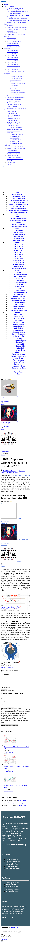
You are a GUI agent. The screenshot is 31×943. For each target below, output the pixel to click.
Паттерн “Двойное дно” (17, 78)
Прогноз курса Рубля (13, 64)
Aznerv (3, 397)
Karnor (3, 448)
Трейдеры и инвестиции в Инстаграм (18, 15)
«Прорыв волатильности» (14, 127)
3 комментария (8, 771)
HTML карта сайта (8, 918)
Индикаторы (10, 132)
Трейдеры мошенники (13, 17)
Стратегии (7, 110)
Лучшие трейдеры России (15, 10)
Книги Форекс (11, 160)
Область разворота (12, 106)
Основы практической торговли (16, 108)
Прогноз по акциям (12, 69)
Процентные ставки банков (15, 159)
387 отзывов (5, 401)
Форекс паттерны (11, 888)
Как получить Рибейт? (13, 46)
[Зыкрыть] (2, 941)
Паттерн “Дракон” (15, 80)
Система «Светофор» (13, 120)
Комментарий (5, 674)
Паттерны (10, 75)
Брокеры (6, 36)
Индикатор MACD (15, 139)
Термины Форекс (12, 162)
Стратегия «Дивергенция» (15, 129)
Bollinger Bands (14, 141)
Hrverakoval (22, 805)
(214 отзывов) (5, 565)
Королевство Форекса (20, 804)
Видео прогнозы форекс (14, 157)
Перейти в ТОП (5, 939)
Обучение (7, 73)
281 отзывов (5, 426)
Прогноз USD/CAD (12, 57)
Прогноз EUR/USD (12, 50)
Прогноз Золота (11, 62)
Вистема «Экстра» (12, 113)
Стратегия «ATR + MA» (13, 118)
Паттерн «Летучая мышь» (17, 83)
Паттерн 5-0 (13, 89)
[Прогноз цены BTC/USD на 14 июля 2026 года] (10, 784)
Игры (5, 24)
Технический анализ (13, 94)
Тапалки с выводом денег (14, 32)
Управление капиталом (14, 101)
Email (3, 702)
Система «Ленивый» (13, 125)
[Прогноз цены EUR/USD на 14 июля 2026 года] (10, 745)
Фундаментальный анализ (14, 99)
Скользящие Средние (16, 134)
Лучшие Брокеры (12, 39)
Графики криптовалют (13, 152)
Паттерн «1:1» (14, 82)
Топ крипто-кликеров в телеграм (17, 27)
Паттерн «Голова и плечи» (18, 76)
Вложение (4, 708)
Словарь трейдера (12, 886)
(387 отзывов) (5, 521)
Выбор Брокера (11, 38)
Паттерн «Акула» (15, 90)
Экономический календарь (15, 146)
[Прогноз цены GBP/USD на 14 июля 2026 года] (10, 764)
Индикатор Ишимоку (16, 143)
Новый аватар (5, 687)
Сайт (2, 705)
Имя (2, 699)
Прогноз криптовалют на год (15, 71)
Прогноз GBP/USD (12, 52)
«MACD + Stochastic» (13, 124)
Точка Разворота (6, 423)
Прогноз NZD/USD (12, 59)
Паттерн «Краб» (14, 85)
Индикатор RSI (14, 138)
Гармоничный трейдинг (14, 104)
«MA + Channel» (11, 117)
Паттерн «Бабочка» (15, 87)
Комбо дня (10, 25)
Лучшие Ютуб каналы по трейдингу (17, 11)
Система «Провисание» (14, 122)
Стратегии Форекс (12, 155)
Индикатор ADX (14, 136)
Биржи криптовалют (13, 45)
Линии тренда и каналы (14, 96)
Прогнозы (7, 48)
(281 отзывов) (5, 543)
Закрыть (3, 1)
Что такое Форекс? (12, 859)
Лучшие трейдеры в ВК (14, 13)
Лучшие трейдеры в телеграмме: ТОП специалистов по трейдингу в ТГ (18, 211)
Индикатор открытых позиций (16, 148)
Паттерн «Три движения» (17, 92)
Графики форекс (12, 150)
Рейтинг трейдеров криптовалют (17, 18)
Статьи (9, 164)
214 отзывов (5, 451)
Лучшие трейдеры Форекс (15, 8)
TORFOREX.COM (7, 471)
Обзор (3, 404)
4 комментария (8, 752)
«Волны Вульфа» (12, 111)
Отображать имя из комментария (12, 693)
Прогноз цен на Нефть (13, 66)
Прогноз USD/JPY (12, 55)
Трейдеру (7, 145)
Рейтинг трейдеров (10, 6)
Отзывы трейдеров (12, 43)
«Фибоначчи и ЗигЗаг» (13, 131)
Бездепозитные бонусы (14, 41)
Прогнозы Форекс (12, 473)
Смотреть (4, 523)
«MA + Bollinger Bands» (13, 115)
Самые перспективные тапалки (16, 34)
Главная (6, 4)
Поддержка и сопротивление (16, 97)
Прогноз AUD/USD (12, 60)
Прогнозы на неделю (13, 67)
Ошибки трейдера (12, 103)
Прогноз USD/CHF (12, 53)
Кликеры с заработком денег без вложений (18, 221)
